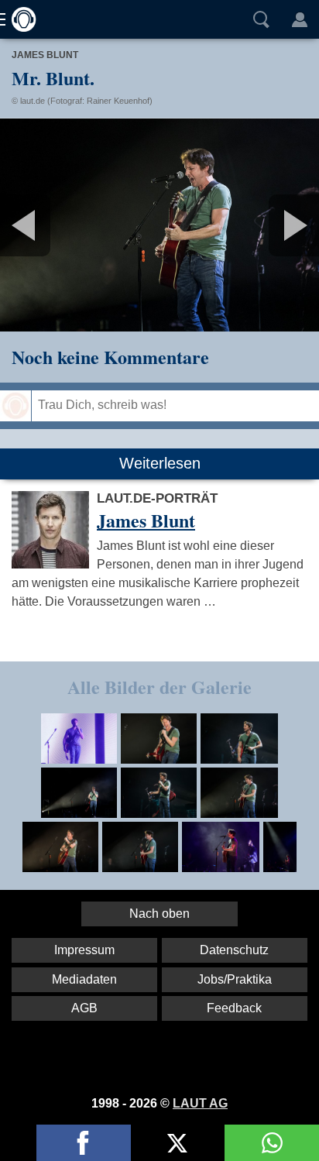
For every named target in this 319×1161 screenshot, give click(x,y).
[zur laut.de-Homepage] (19, 19)
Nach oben (159, 913)
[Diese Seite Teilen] (83, 1143)
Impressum (84, 950)
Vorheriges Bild (52, 225)
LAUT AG (200, 1103)
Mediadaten (84, 979)
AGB (84, 1008)
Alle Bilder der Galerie (159, 686)
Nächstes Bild (159, 225)
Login (299, 19)
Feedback (234, 1008)
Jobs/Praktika (234, 979)
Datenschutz (234, 950)
